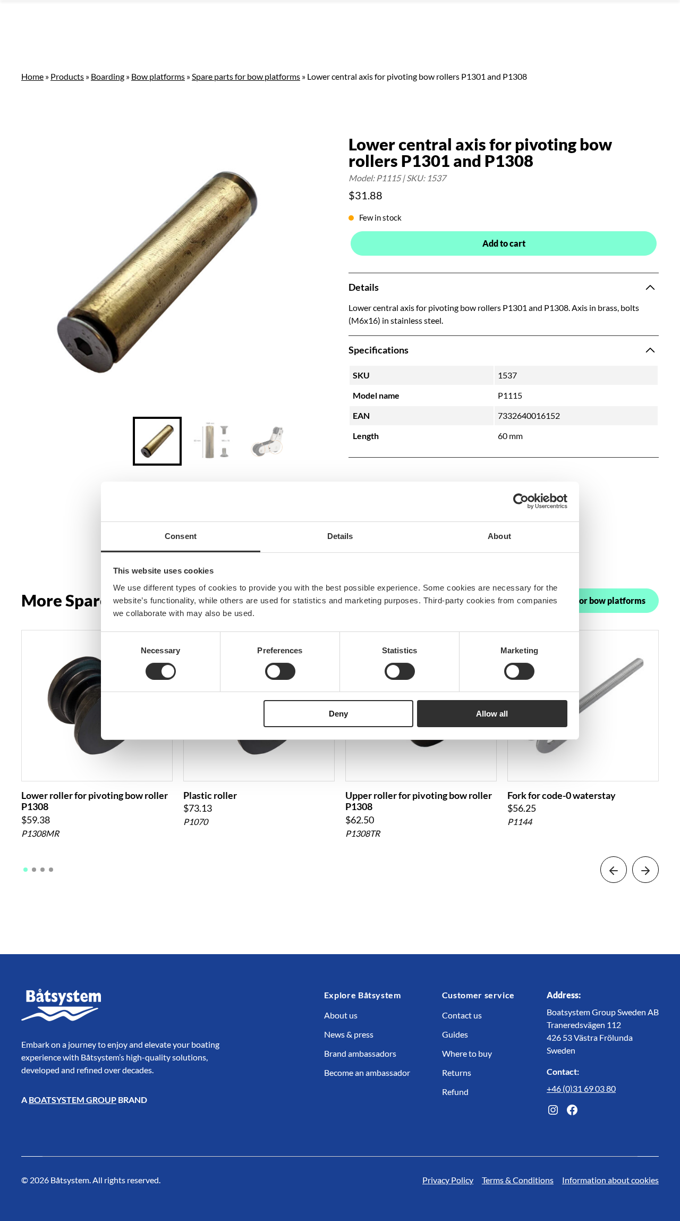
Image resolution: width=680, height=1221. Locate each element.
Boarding (107, 76)
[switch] (280, 671)
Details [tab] (340, 535)
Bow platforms (158, 76)
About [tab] (499, 535)
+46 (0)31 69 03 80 (581, 1088)
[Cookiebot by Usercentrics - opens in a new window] (520, 501)
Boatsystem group (72, 1099)
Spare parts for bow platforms (246, 76)
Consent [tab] (181, 535)
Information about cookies (610, 1180)
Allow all (492, 713)
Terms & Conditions (518, 1180)
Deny (338, 713)
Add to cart (503, 243)
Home (32, 76)
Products (67, 76)
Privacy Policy (447, 1180)
